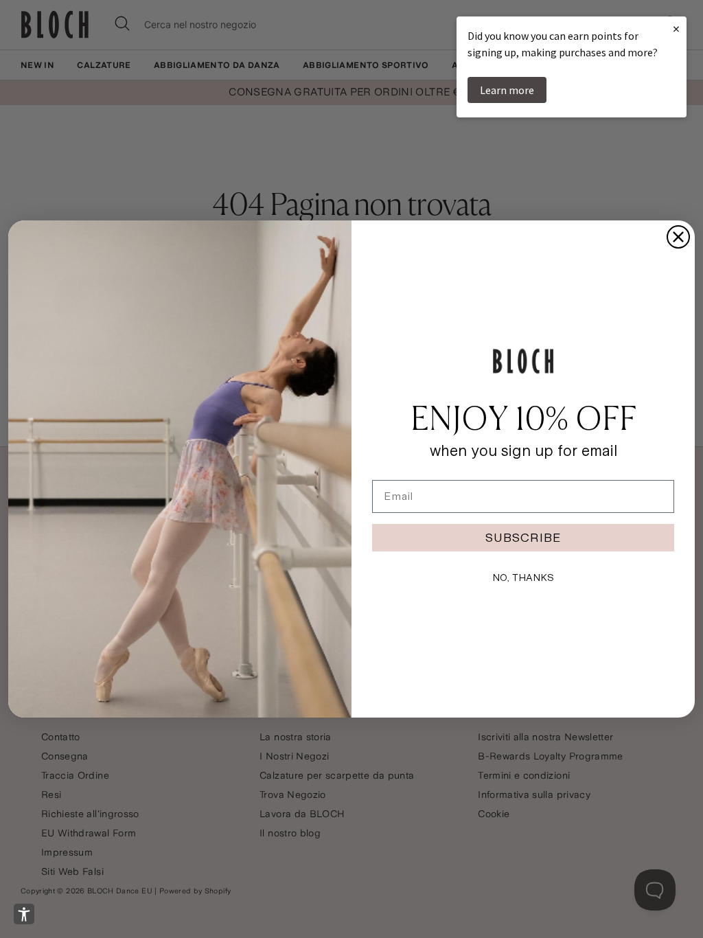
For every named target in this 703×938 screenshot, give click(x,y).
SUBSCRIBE (523, 537)
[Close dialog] (678, 237)
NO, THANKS (523, 577)
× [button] (676, 28)
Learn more (507, 90)
